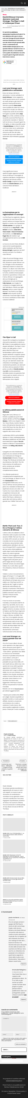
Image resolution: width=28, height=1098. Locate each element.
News (6, 8)
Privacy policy (21, 1091)
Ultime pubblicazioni (12, 721)
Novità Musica (8, 27)
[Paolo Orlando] (15, 732)
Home (2, 8)
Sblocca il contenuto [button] (14, 157)
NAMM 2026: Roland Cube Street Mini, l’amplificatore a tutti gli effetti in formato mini (13, 879)
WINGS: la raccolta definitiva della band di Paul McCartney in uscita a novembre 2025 (13, 901)
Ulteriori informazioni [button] (14, 154)
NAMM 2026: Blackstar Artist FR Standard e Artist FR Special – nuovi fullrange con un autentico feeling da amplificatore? (14, 857)
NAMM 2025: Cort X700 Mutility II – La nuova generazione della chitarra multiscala (13, 835)
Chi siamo (5, 1091)
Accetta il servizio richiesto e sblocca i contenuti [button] (14, 161)
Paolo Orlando (15, 26)
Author (5, 721)
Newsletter (12, 1091)
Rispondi (23, 963)
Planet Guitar (12, 735)
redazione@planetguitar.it (14, 1081)
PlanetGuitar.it (19, 689)
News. (5, 15)
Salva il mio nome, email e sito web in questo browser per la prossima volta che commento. (14, 1039)
